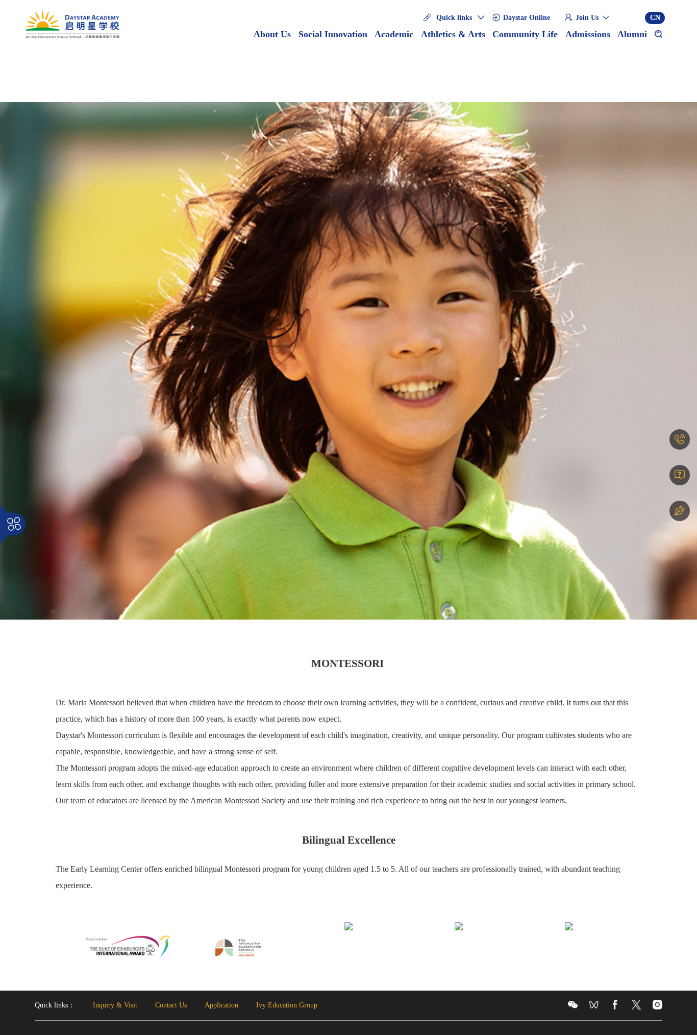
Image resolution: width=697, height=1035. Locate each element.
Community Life (525, 34)
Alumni (632, 34)
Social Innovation (332, 34)
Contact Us (171, 1005)
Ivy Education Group (286, 1005)
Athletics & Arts (453, 34)
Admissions (587, 34)
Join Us (587, 17)
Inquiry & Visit (115, 1005)
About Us (272, 34)
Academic (394, 34)
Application (221, 1005)
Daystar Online (526, 17)
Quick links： (55, 1005)
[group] (128, 948)
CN (655, 17)
